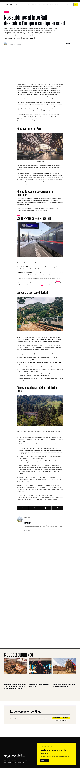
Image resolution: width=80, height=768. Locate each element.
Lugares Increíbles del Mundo (10, 38)
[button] (40, 146)
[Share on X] (64, 43)
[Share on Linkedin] (69, 43)
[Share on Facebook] (66, 43)
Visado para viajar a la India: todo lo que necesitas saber (64, 685)
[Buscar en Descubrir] (68, 4)
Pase (42, 284)
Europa (23, 38)
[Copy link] (57, 508)
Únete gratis (44, 760)
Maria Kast (10, 42)
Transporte (18, 38)
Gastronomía (45, 4)
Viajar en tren (20, 345)
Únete (76, 4)
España (29, 4)
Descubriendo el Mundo (36, 4)
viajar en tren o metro (30, 38)
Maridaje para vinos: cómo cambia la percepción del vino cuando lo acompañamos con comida (15, 686)
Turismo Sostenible (54, 4)
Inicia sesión (64, 720)
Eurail (58, 280)
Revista (71, 4)
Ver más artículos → (28, 530)
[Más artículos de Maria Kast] (20, 519)
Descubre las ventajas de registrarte (61, 717)
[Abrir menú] (3, 4)
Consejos (7, 12)
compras (21, 375)
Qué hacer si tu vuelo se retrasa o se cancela (39, 685)
